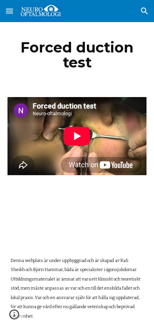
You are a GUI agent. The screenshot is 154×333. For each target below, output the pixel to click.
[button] (9, 11)
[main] (77, 55)
